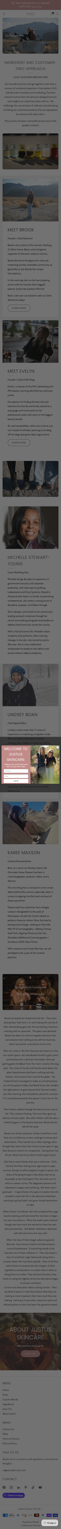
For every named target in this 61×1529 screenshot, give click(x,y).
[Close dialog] (57, 747)
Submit (16, 781)
